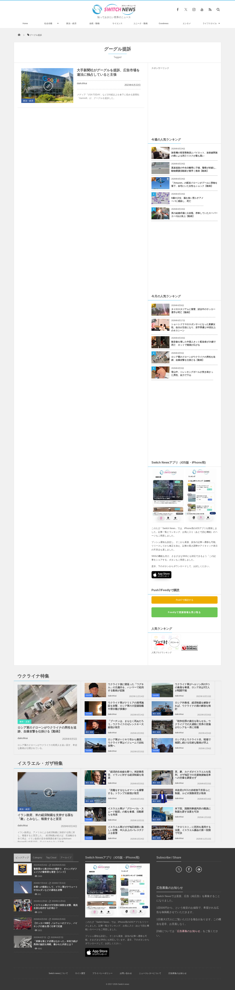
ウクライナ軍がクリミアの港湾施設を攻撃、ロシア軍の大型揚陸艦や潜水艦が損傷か (126, 705)
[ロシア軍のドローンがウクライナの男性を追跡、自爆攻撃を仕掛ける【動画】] (47, 704)
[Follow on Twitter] (186, 9)
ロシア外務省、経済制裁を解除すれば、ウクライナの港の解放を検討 (193, 705)
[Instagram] (194, 9)
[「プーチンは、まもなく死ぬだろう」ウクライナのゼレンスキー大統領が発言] (95, 727)
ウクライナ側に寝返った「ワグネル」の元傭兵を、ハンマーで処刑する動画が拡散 (126, 687)
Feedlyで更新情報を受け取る (184, 612)
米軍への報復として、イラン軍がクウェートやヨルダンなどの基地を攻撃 (56, 888)
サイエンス (117, 23)
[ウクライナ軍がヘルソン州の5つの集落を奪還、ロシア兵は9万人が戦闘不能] (162, 690)
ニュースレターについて (150, 973)
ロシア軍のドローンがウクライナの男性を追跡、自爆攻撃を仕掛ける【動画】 (193, 358)
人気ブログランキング (161, 652)
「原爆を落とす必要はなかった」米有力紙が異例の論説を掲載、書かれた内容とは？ (56, 943)
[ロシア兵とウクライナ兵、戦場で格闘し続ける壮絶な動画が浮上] (162, 745)
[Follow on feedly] (199, 869)
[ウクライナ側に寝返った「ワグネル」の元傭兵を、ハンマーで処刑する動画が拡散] (95, 690)
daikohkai (82, 83)
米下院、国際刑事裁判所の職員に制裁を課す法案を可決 (193, 810)
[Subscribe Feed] (210, 9)
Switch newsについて (58, 973)
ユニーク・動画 (140, 23)
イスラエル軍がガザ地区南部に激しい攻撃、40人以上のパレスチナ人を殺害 (126, 830)
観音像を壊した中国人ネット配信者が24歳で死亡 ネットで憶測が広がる (193, 343)
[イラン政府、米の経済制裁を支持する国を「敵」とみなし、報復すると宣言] (47, 792)
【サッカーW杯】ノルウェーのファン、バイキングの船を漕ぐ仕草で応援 (55, 925)
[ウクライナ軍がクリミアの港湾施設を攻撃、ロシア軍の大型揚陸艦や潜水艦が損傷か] (95, 708)
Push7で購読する (184, 600)
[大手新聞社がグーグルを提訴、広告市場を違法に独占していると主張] (47, 85)
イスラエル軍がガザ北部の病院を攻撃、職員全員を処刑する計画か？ (56, 907)
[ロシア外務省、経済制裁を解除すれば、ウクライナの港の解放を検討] (162, 708)
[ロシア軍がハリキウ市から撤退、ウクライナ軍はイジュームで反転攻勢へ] (95, 745)
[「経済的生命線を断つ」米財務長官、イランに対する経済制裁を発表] (95, 777)
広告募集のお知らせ (177, 973)
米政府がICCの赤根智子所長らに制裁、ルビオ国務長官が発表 (192, 792)
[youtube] (202, 9)
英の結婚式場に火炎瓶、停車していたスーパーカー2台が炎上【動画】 (194, 214)
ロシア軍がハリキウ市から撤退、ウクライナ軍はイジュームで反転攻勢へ (126, 742)
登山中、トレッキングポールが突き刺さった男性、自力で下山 (192, 373)
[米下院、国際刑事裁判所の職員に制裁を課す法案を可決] (162, 814)
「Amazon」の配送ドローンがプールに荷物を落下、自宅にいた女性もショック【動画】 (194, 184)
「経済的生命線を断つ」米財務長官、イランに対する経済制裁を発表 (126, 774)
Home (25, 23)
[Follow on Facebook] (189, 869)
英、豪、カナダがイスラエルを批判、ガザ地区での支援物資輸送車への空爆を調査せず (193, 774)
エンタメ (187, 23)
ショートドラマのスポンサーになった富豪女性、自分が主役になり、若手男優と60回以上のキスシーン (193, 327)
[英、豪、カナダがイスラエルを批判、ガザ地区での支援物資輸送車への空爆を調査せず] (162, 777)
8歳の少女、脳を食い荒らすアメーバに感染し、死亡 (187, 199)
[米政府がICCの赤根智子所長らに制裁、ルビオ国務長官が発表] (162, 796)
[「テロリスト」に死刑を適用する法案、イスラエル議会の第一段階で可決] (162, 833)
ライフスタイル (210, 23)
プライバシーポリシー (102, 973)
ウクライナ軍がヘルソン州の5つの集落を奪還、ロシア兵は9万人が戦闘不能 (192, 687)
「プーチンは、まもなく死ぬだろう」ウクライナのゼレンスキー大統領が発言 (126, 724)
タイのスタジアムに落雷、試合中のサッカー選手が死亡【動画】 (193, 311)
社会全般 (48, 23)
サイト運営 (80, 973)
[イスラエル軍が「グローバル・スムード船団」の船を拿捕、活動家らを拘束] (95, 814)
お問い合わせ (126, 973)
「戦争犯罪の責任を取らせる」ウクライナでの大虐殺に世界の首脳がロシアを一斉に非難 (193, 724)
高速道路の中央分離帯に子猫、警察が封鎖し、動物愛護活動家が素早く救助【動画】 (194, 169)
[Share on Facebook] (178, 9)
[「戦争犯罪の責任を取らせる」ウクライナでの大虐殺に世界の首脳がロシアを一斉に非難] (162, 727)
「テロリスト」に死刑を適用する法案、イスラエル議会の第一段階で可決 (193, 830)
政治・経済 (71, 23)
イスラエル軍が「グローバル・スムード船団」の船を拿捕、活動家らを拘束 (126, 811)
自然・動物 (94, 23)
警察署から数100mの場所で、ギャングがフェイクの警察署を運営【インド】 (55, 870)
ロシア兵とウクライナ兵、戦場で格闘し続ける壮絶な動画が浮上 (193, 741)
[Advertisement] (184, 103)
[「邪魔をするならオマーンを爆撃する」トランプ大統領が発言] (95, 796)
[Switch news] (114, 14)
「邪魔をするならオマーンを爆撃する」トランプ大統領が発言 (126, 792)
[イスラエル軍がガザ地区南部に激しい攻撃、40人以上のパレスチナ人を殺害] (95, 833)
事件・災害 (24, 722)
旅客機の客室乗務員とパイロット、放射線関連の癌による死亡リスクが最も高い (194, 154)
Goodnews (164, 23)
